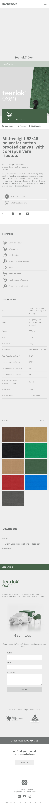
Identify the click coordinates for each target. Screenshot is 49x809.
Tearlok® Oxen (24, 57)
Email (9, 663)
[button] (7, 64)
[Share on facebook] (13, 213)
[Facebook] (24, 796)
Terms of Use (39, 803)
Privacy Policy (29, 803)
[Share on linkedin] (27, 213)
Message (11, 672)
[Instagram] (29, 796)
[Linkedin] (19, 796)
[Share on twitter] (20, 213)
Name (9, 653)
